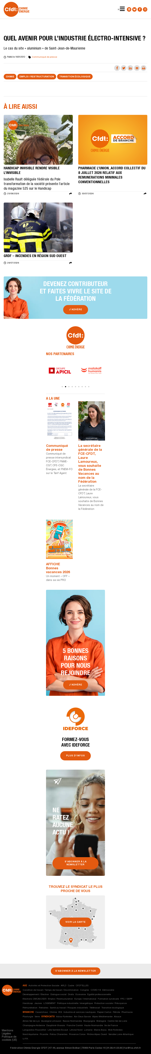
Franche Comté (75, 1025)
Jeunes (38, 1003)
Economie (81, 994)
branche (28, 1012)
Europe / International (85, 999)
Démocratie (108, 990)
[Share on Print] (143, 68)
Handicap (28, 1003)
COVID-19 (96, 990)
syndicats (48, 1017)
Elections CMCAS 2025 (34, 999)
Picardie (44, 1034)
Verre (37, 1017)
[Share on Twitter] (124, 68)
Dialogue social (58, 994)
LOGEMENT (49, 1003)
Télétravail (94, 1008)
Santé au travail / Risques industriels (69, 1008)
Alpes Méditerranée (102, 1017)
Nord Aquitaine (30, 1034)
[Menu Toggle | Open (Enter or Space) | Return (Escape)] (119, 9)
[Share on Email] (137, 68)
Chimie (10, 77)
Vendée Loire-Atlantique (121, 1034)
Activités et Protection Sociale (44, 986)
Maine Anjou (100, 1030)
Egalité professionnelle (99, 994)
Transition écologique (74, 77)
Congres (84, 990)
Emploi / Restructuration (37, 77)
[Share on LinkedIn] (130, 68)
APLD (63, 986)
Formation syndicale (108, 999)
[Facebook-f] (140, 9)
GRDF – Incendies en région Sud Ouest (35, 256)
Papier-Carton (104, 1012)
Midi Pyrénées (115, 1030)
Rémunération (30, 1008)
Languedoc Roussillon (34, 1030)
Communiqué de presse (44, 57)
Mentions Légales (7, 1032)
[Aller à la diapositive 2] (65, 386)
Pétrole (116, 1012)
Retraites (43, 1008)
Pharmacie (127, 1012)
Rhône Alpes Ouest (97, 1034)
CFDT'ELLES (82, 986)
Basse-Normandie (72, 1021)
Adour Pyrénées (64, 1017)
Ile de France (111, 1025)
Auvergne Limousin (51, 1021)
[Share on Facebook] (117, 68)
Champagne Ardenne (34, 1025)
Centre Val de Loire (117, 1021)
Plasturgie (28, 1017)
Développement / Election (36, 994)
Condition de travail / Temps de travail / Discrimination (51, 990)
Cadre (71, 986)
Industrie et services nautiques (80, 1012)
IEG (60, 1012)
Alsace (117, 1017)
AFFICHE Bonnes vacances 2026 (58, 568)
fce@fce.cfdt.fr (132, 1048)
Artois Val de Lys (31, 1021)
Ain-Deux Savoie (82, 1017)
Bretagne (101, 1021)
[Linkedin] (129, 9)
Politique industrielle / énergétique (75, 1003)
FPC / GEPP (126, 999)
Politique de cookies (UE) (9, 1038)
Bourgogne (89, 1021)
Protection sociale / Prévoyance (110, 1003)
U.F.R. (26, 1039)
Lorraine (88, 1030)
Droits (71, 994)
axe (25, 986)
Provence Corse (77, 1034)
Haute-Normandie (93, 1025)
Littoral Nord (76, 1030)
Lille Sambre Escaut (58, 1030)
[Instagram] (145, 9)
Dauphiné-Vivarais (55, 1025)
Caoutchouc (41, 1012)
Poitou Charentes (59, 1034)
